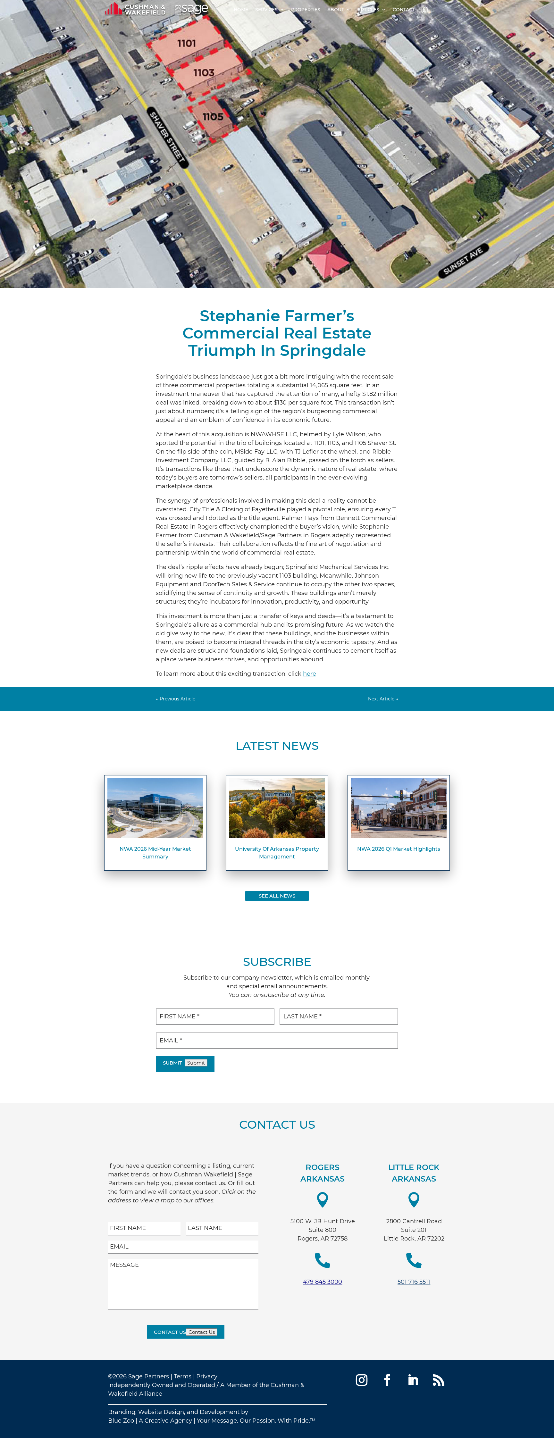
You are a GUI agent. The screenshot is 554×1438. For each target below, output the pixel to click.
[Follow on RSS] (438, 1380)
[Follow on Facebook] (387, 1380)
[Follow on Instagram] (361, 1380)
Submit (172, 1062)
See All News (277, 896)
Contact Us (170, 1332)
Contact (404, 10)
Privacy (206, 1376)
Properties (305, 10)
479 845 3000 (322, 1281)
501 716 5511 (414, 1281)
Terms (182, 1376)
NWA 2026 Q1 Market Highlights (398, 849)
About (335, 10)
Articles (368, 10)
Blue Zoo (121, 1420)
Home (241, 10)
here (309, 673)
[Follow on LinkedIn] (412, 1380)
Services (266, 10)
